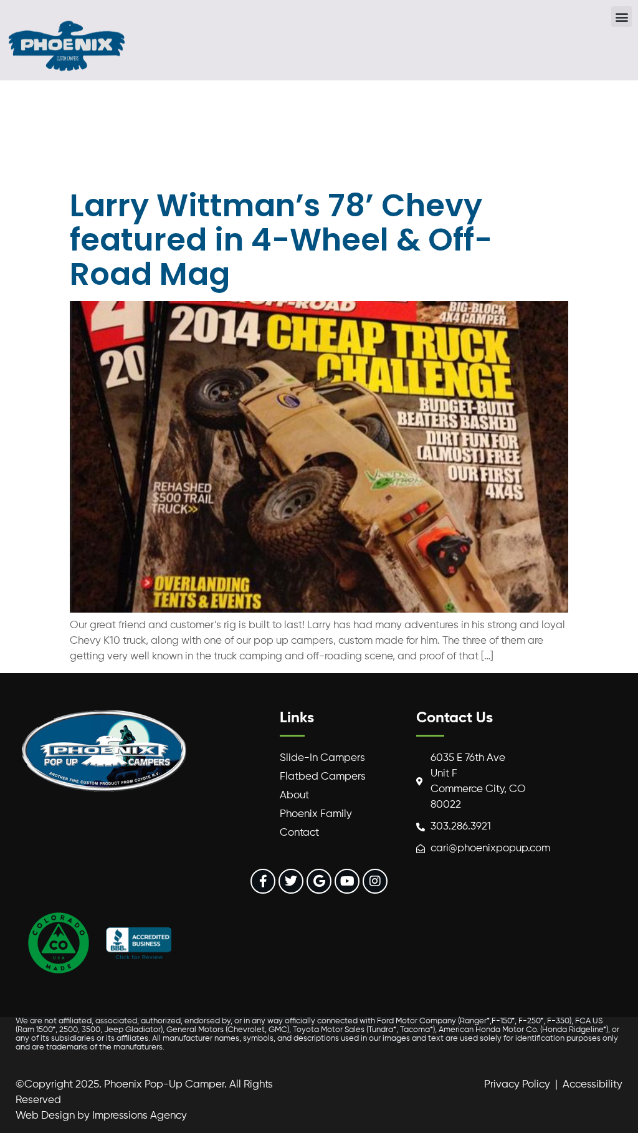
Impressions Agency (139, 1116)
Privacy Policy (517, 1084)
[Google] (319, 881)
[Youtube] (347, 881)
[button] (621, 16)
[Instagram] (375, 881)
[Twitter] (291, 881)
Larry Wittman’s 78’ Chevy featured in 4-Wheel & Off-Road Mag (281, 239)
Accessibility (592, 1084)
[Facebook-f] (262, 881)
